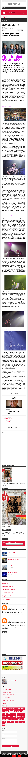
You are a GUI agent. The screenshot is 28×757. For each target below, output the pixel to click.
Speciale (4, 722)
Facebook (9, 4)
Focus (15, 714)
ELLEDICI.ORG (7, 689)
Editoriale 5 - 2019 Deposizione (8, 589)
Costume (16, 711)
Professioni (13, 719)
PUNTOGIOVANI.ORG (8, 700)
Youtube (16, 4)
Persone (8, 719)
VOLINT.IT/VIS (6, 703)
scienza (16, 722)
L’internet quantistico (12, 572)
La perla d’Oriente (11, 566)
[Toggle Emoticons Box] (3, 432)
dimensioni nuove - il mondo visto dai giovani (16, 753)
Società (21, 719)
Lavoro (9, 716)
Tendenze (12, 722)
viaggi (3, 724)
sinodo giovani (22, 722)
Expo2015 (8, 714)
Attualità (7, 711)
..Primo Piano (5, 28)
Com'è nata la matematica (7, 586)
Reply (4, 27)
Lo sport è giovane (11, 552)
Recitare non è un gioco (12, 680)
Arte (3, 711)
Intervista (4, 716)
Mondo (23, 716)
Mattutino (19, 716)
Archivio (22, 708)
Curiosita (21, 711)
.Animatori (4, 708)
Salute (18, 719)
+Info (14, 756)
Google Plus (11, 4)
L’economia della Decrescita (8, 422)
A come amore (11, 708)
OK (19, 756)
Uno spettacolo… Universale (13, 559)
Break (4, 20)
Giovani (23, 714)
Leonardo (9, 619)
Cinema (11, 711)
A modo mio (17, 708)
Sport (8, 722)
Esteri (3, 714)
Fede (12, 714)
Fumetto (19, 714)
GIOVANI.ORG (6, 697)
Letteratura (13, 716)
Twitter (14, 4)
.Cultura (9, 28)
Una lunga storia (5, 583)
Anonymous (10, 606)
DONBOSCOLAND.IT (8, 695)
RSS (19, 4)
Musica (13, 28)
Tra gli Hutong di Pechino (7, 593)
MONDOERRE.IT (7, 692)
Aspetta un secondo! (8, 419)
